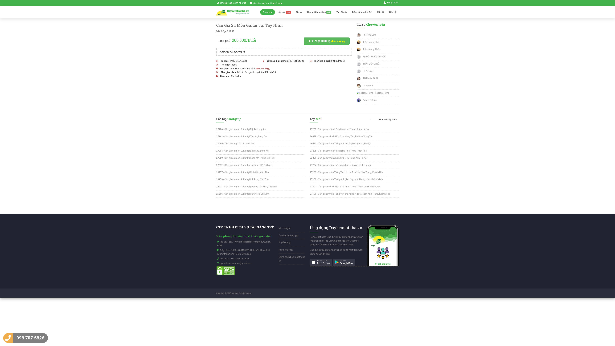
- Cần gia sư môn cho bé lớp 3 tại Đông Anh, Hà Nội (338, 158)
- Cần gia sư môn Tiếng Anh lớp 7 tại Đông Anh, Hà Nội (340, 143)
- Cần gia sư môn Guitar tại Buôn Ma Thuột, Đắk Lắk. (245, 158)
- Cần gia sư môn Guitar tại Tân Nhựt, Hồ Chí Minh (244, 165)
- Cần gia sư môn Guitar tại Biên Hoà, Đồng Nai (242, 150)
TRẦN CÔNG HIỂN (371, 63)
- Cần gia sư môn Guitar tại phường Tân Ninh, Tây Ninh (246, 186)
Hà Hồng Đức (369, 34)
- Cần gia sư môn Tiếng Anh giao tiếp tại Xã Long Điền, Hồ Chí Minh (346, 179)
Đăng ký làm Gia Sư (361, 12)
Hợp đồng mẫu (286, 249)
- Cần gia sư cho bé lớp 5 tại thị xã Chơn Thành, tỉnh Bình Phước (345, 186)
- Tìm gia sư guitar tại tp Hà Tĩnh (235, 143)
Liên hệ (392, 12)
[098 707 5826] (8, 338)
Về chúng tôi (285, 228)
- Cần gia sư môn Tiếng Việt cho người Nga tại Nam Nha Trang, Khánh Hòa (350, 194)
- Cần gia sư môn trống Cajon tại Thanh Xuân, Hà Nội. (340, 129)
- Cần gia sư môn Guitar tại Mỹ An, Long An (241, 129)
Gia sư (299, 12)
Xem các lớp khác (387, 119)
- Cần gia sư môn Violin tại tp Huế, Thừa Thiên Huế (338, 150)
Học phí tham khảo (318, 12)
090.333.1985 (226, 3)
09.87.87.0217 (239, 3)
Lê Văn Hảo (368, 85)
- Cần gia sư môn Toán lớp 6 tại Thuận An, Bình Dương (340, 165)
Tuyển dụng (284, 242)
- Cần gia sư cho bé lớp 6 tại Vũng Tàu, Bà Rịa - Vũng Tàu (341, 136)
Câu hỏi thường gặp (288, 235)
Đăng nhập (392, 2)
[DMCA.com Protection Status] (225, 270)
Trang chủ (267, 12)
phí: (326, 41)
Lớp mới (284, 12)
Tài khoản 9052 (370, 78)
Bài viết (380, 12)
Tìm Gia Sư (341, 12)
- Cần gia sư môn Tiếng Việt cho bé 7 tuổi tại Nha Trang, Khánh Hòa (346, 172)
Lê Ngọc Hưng (382, 93)
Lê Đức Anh (368, 71)
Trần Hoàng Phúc (371, 42)
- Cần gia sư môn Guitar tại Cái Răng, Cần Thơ (242, 179)
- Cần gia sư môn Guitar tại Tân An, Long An (241, 136)
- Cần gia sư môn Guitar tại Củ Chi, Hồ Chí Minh (242, 194)
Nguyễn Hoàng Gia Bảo (373, 56)
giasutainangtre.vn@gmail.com (267, 3)
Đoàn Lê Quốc (369, 100)
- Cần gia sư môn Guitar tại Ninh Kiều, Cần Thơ (242, 172)
